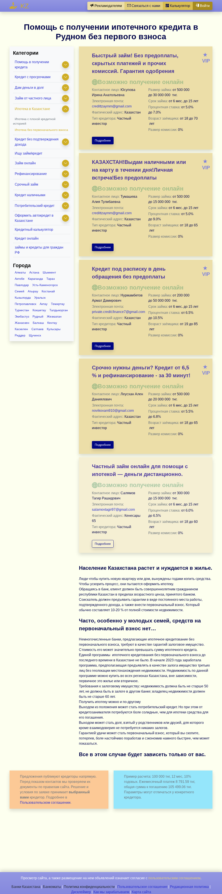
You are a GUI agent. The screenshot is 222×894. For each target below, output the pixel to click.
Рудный (38, 316)
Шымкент (49, 272)
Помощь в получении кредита (32, 64)
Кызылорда (23, 297)
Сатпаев (37, 329)
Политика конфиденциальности (89, 887)
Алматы (20, 272)
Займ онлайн (25, 163)
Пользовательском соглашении (45, 802)
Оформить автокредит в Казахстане (34, 218)
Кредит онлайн (27, 238)
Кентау (52, 322)
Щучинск (35, 335)
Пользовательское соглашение (142, 887)
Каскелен (21, 329)
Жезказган (54, 316)
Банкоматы (52, 887)
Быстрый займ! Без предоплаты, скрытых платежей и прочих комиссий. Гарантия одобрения (135, 63)
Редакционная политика (189, 887)
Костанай (48, 291)
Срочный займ (26, 184)
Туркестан (22, 310)
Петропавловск (25, 304)
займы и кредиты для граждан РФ (39, 249)
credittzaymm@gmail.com (112, 106)
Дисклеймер (81, 892)
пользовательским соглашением (174, 878)
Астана (34, 272)
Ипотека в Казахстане (32, 109)
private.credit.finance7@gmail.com (118, 312)
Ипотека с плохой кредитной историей (34, 121)
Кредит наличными (30, 195)
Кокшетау (39, 310)
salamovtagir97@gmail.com (113, 509)
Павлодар (22, 285)
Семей (19, 291)
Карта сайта (141, 892)
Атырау (33, 291)
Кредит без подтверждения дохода (37, 141)
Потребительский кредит (34, 205)
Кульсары (53, 329)
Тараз (50, 278)
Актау (43, 304)
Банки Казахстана (25, 887)
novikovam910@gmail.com (113, 410)
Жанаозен (22, 322)
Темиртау (58, 304)
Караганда (35, 278)
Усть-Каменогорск (45, 285)
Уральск (40, 297)
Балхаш (38, 322)
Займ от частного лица (33, 98)
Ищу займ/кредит (28, 153)
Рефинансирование (31, 174)
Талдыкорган (58, 310)
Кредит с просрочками (33, 77)
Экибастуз (22, 316)
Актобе (19, 278)
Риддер (20, 335)
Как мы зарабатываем (111, 892)
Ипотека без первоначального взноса (41, 130)
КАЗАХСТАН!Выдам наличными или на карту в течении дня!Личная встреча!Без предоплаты (139, 170)
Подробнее (103, 140)
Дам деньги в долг (29, 87)
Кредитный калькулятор (34, 229)
